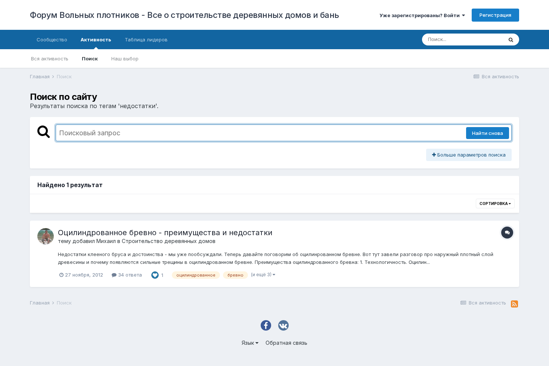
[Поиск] (511, 39)
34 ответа (129, 275)
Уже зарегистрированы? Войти (420, 15)
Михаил (106, 241)
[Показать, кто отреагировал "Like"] (155, 274)
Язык (248, 343)
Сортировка (494, 203)
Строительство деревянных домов (168, 241)
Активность (96, 39)
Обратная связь (286, 343)
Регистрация (495, 15)
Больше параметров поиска (471, 155)
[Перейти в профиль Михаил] (45, 236)
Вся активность (49, 58)
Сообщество (52, 39)
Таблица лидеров (146, 39)
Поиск (90, 58)
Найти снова (487, 133)
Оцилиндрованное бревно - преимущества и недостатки (165, 232)
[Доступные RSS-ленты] (514, 304)
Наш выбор (125, 58)
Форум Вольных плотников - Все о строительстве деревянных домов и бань (184, 15)
